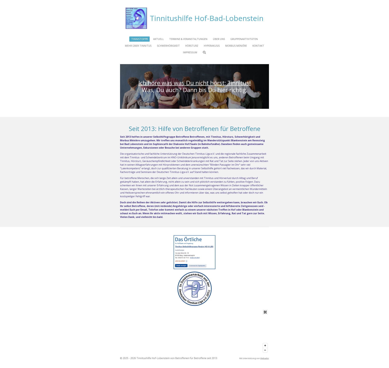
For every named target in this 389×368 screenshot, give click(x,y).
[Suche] (204, 52)
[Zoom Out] (265, 350)
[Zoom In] (265, 345)
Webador (264, 358)
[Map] (194, 331)
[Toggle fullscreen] (265, 312)
